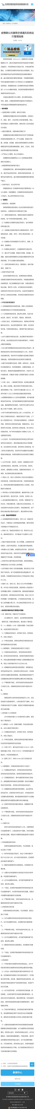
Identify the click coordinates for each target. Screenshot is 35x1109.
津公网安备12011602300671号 (18, 1107)
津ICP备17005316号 (17, 1105)
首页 (4, 23)
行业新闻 (14, 23)
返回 (32, 1064)
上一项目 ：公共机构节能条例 (9, 1063)
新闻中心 (8, 23)
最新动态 (17, 1079)
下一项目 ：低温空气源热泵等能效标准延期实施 (14, 1066)
